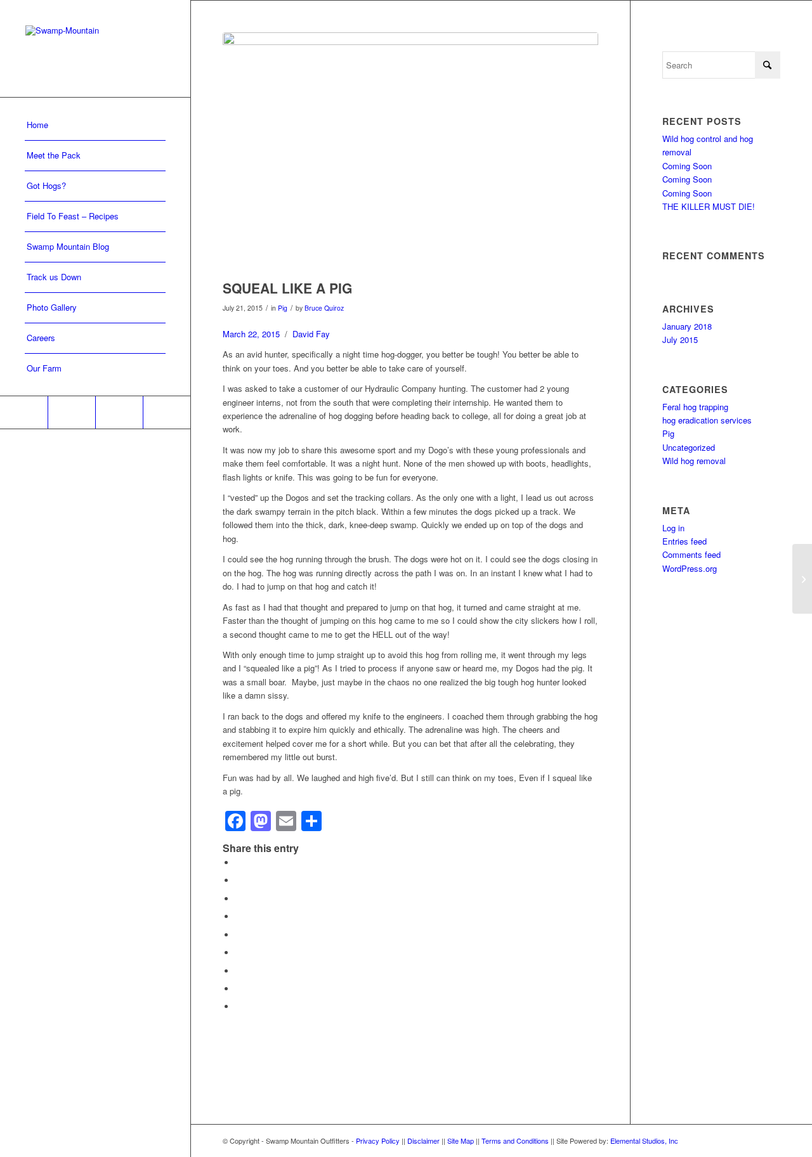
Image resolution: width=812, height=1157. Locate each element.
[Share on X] (238, 880)
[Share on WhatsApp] (238, 899)
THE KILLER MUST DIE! (708, 206)
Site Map (460, 1140)
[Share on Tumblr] (238, 953)
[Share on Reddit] (238, 989)
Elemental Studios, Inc (644, 1140)
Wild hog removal (694, 461)
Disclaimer (424, 1140)
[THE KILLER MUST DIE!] (802, 579)
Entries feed (684, 541)
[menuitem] (95, 125)
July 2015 (680, 339)
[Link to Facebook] (24, 412)
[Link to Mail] (166, 412)
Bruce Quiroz (324, 308)
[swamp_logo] (95, 48)
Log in (673, 528)
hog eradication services (707, 420)
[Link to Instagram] (119, 412)
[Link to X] (71, 412)
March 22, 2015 (251, 334)
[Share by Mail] (238, 1006)
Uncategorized (688, 447)
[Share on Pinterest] (238, 916)
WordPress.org (689, 568)
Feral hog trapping (695, 407)
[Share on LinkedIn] (238, 935)
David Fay (311, 334)
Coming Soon (687, 166)
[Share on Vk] (238, 971)
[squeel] (410, 152)
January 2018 (687, 326)
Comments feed (691, 554)
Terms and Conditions (516, 1140)
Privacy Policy (379, 1140)
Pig (282, 308)
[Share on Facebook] (238, 862)
